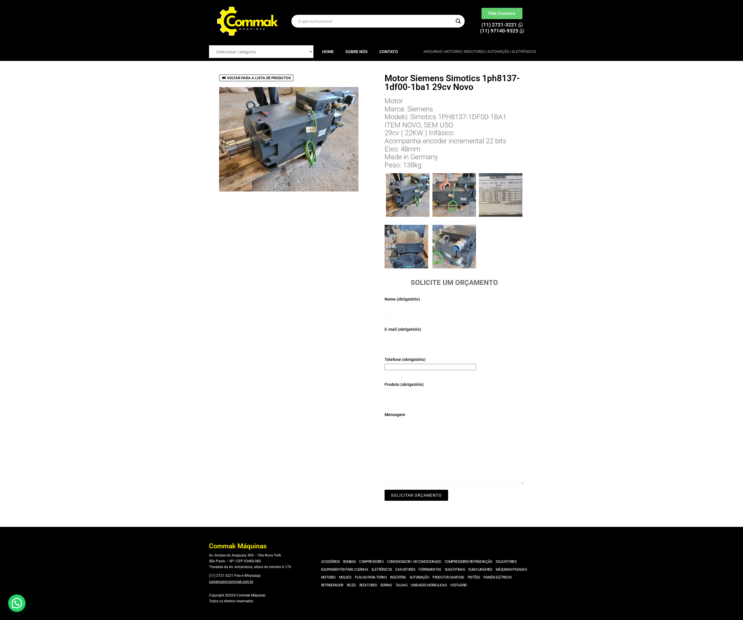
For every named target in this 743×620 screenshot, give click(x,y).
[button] (17, 603)
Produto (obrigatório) (404, 384)
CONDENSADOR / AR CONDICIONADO (414, 562)
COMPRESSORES (371, 562)
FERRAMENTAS (430, 569)
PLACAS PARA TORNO (371, 577)
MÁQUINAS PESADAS (511, 569)
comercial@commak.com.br (231, 582)
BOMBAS (349, 562)
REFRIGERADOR (332, 585)
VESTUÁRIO (458, 585)
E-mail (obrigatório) (403, 329)
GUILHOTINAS (455, 569)
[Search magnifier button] (458, 21)
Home (328, 51)
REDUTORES (368, 585)
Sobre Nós (356, 51)
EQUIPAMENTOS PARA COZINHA (344, 569)
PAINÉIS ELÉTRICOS (497, 577)
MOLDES (345, 577)
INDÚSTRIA (398, 577)
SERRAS (386, 585)
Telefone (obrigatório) (405, 359)
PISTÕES (474, 577)
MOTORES (328, 577)
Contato (388, 51)
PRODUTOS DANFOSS (448, 577)
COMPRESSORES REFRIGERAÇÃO (468, 562)
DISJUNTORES (506, 562)
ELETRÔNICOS (382, 569)
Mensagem (395, 414)
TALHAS (401, 585)
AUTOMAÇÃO (419, 577)
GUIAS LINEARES (480, 569)
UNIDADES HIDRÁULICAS (429, 585)
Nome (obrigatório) (402, 299)
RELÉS (351, 585)
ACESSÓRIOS (330, 562)
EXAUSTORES (405, 569)
